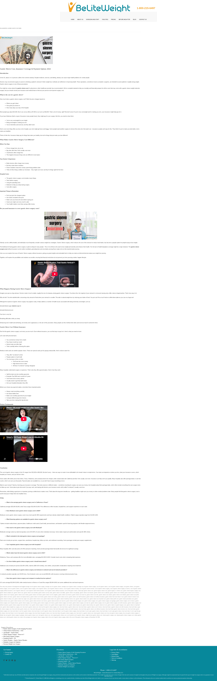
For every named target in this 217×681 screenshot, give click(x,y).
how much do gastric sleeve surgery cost (49, 607)
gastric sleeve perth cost (112, 598)
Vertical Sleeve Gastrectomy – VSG (13, 630)
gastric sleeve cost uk (63, 596)
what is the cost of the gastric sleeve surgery (77, 617)
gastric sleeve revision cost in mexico (20, 600)
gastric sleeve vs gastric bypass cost (117, 605)
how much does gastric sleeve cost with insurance (65, 609)
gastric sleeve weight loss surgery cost (12, 607)
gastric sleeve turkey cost (89, 605)
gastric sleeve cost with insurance (77, 596)
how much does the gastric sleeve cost (42, 613)
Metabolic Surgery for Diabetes (12, 642)
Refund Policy (115, 656)
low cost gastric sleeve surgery (114, 613)
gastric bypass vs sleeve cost (115, 590)
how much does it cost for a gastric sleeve (20, 611)
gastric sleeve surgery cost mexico (46, 603)
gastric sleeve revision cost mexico (38, 600)
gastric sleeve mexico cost (36, 598)
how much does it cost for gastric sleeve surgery (64, 611)
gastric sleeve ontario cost (82, 598)
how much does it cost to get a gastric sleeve (88, 611)
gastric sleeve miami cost (50, 598)
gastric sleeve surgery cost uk (98, 603)
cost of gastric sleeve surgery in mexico (120, 588)
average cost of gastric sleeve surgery (86, 586)
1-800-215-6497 (146, 8)
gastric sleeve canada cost (6, 592)
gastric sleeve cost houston (86, 592)
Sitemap (113, 660)
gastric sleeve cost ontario (105, 594)
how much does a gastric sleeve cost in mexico (90, 607)
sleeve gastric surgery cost (109, 615)
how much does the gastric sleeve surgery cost (64, 613)
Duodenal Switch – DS (9, 638)
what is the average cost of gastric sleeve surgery (32, 617)
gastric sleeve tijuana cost (75, 605)
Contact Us (143, 19)
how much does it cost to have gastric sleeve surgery (19, 613)
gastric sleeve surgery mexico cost (59, 605)
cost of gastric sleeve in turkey (71, 588)
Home (72, 19)
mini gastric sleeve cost (44, 615)
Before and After (124, 19)
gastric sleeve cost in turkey (22, 594)
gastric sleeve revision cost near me (57, 600)
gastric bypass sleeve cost (100, 590)
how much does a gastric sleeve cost (69, 607)
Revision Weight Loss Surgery (11, 644)
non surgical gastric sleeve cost (59, 615)
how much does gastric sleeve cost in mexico (41, 609)
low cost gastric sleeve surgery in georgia (14, 615)
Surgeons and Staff (92, 19)
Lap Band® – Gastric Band (10, 632)
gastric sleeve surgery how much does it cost (20, 605)
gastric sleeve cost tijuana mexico (21, 596)
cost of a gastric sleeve (13, 588)
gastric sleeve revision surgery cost (75, 600)
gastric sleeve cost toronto (37, 596)
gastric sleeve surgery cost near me (81, 603)
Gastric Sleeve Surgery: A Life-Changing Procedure (17, 628)
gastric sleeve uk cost (101, 605)
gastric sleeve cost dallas (59, 592)
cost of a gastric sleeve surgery (27, 588)
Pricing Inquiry (9, 652)
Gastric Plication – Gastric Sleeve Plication (15, 640)
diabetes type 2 (16, 306)
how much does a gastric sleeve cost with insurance (116, 607)
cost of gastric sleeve (41, 588)
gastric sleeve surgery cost (91, 600)
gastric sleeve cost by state (45, 592)
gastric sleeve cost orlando (119, 594)
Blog (134, 19)
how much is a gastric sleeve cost (84, 613)
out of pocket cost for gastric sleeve (76, 615)
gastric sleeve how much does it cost (114, 596)
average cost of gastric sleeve (69, 586)
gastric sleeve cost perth (133, 594)
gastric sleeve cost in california (101, 592)
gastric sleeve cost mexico (65, 594)
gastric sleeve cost (18, 592)
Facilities (105, 19)
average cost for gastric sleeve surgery (35, 586)
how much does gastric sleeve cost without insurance (92, 609)
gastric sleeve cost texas (6, 596)
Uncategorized (15, 586)
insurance (105, 247)
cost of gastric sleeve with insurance (35, 590)
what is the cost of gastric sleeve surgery (55, 617)
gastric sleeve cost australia (31, 592)
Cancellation (114, 654)
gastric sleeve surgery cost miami (63, 603)
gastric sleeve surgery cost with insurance (116, 603)
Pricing (113, 19)
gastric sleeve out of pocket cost (98, 598)
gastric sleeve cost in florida (117, 592)
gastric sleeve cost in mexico (132, 592)
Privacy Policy (115, 652)
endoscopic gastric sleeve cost (85, 590)
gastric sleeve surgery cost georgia (107, 600)
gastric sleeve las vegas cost (22, 598)
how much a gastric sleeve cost (30, 607)
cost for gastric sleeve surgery (115, 586)
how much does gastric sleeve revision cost (116, 609)
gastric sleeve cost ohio (92, 594)
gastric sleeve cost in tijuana (7, 594)
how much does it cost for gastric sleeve (42, 611)
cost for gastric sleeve (102, 586)
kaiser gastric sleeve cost (100, 613)
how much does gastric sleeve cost (21, 609)
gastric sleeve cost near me (79, 594)
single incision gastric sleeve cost (94, 615)
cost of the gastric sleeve (71, 590)
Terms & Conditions (116, 658)
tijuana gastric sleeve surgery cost (125, 615)
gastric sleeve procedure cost (126, 598)
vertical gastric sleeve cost (13, 617)
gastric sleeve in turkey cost (7, 598)
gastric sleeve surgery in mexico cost (41, 605)
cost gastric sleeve (128, 586)
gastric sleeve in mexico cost (131, 596)
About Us (80, 19)
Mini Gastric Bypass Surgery (11, 636)
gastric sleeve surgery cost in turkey (28, 603)
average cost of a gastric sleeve (53, 586)
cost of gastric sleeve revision (87, 588)
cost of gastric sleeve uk (19, 590)
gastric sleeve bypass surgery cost (131, 590)
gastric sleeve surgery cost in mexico (125, 600)
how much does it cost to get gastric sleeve (110, 611)
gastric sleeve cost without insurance (95, 596)
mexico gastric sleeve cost (31, 615)
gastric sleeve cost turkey (50, 596)
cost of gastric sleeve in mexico (55, 588)
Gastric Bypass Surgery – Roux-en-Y (13, 634)
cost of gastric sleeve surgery (102, 588)
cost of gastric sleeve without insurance (54, 590)
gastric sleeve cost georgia (72, 592)
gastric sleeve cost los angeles (50, 594)
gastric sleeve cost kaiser (35, 594)
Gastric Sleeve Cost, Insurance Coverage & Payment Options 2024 (25, 69)
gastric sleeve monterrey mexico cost (66, 598)
